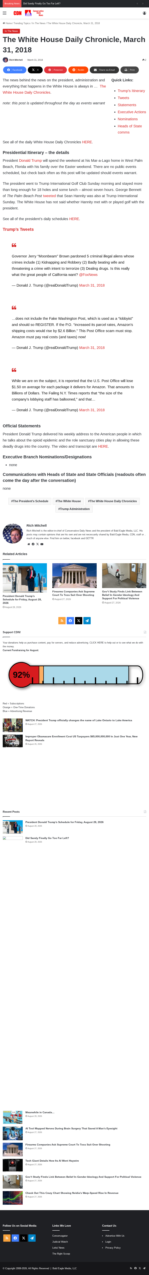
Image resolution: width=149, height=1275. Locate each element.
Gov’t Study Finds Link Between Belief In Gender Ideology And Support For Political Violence (122, 595)
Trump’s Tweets (18, 229)
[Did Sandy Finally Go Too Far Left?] (13, 972)
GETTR (90, 538)
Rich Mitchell (16, 60)
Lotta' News (58, 1247)
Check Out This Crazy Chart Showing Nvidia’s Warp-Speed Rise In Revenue (71, 1192)
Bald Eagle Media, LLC (65, 1268)
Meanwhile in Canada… (40, 1112)
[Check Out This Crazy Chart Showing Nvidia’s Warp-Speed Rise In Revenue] (13, 1198)
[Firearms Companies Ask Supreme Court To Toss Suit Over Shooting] (74, 575)
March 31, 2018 (92, 285)
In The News (38, 23)
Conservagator (60, 1235)
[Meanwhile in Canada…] (13, 1117)
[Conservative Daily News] (29, 13)
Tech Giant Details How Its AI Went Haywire (52, 1160)
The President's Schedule (30, 501)
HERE (87, 142)
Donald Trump (30, 160)
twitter (66, 538)
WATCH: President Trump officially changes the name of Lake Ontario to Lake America (78, 720)
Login (108, 1241)
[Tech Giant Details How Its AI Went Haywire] (13, 1165)
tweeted (49, 196)
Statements (127, 105)
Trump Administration (75, 509)
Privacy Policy (113, 1247)
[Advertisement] (74, 779)
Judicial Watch (60, 1241)
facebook (75, 538)
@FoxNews (88, 275)
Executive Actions (132, 112)
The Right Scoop (61, 1253)
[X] (37, 544)
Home (8, 23)
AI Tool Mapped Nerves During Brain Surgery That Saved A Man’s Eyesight (71, 1128)
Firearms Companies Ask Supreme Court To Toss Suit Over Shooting (67, 1144)
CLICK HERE (97, 642)
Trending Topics (22, 23)
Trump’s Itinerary (131, 91)
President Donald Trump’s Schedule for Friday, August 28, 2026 (22, 599)
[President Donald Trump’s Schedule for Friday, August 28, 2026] (25, 578)
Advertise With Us (114, 1235)
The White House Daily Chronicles (113, 501)
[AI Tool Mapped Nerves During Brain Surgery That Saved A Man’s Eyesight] (13, 1133)
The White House (69, 501)
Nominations (128, 119)
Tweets (123, 98)
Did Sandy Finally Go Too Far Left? (47, 838)
